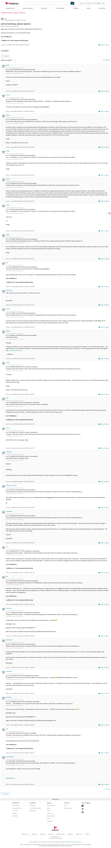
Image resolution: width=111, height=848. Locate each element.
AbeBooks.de (34, 834)
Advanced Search (10, 8)
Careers (48, 810)
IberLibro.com (79, 834)
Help (103, 3)
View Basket (15, 816)
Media (48, 808)
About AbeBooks (50, 805)
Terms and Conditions (77, 841)
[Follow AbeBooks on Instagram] (89, 812)
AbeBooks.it (50, 834)
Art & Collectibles (60, 8)
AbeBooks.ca (70, 834)
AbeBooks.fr (42, 834)
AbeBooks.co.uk (25, 834)
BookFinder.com (55, 837)
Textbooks (75, 8)
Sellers (88, 8)
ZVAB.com (87, 834)
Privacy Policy (50, 813)
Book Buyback (33, 810)
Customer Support (68, 808)
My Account (89, 3)
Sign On (82, 3)
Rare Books (44, 8)
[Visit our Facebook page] (89, 805)
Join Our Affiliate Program (35, 808)
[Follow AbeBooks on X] (89, 809)
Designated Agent (51, 816)
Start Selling (102, 8)
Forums (48, 818)
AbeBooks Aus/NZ (60, 834)
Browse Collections (28, 8)
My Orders (14, 813)
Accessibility (49, 821)
